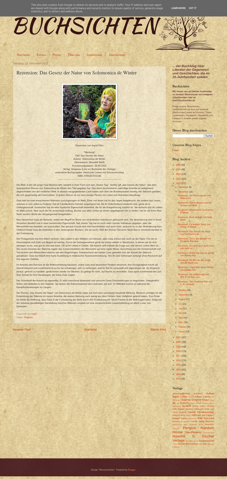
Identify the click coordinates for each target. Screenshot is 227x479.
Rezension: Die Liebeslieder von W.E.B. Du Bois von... (193, 275)
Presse (57, 54)
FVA (174, 409)
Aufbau (210, 393)
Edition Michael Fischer (199, 403)
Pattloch (175, 428)
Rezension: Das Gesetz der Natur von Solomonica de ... (194, 232)
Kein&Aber (192, 418)
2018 (178, 351)
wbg (205, 444)
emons (203, 406)
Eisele (195, 406)
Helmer (188, 415)
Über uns (74, 54)
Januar (182, 331)
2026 (178, 165)
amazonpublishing (181, 393)
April (180, 317)
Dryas (212, 400)
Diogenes (28, 317)
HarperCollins (178, 415)
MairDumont (177, 424)
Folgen (175, 150)
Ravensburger (208, 433)
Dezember (183, 187)
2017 (178, 356)
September (184, 294)
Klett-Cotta (209, 418)
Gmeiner (189, 409)
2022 (178, 183)
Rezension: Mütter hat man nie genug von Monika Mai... (196, 254)
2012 (178, 379)
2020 (178, 342)
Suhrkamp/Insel (206, 441)
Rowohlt (178, 436)
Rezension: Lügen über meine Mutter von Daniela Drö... (195, 268)
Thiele (174, 444)
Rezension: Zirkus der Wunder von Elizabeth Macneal (194, 239)
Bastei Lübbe (179, 396)
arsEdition (198, 394)
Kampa (184, 418)
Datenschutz (117, 54)
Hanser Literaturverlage (201, 412)
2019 (178, 346)
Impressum (94, 54)
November (183, 192)
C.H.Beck (197, 396)
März (181, 322)
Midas (201, 424)
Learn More (178, 8)
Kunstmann (185, 421)
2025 (178, 169)
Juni (180, 308)
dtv (174, 402)
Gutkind (182, 412)
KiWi (200, 418)
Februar (182, 327)
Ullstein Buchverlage (188, 444)
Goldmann (199, 409)
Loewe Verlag (197, 421)
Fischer (210, 406)
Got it (193, 8)
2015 (178, 365)
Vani (200, 444)
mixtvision (209, 424)
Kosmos (176, 421)
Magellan (210, 421)
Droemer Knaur (200, 399)
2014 (178, 369)
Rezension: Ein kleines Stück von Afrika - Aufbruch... (194, 225)
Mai (180, 313)
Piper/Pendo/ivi (193, 432)
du (178, 403)
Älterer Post (158, 329)
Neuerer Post (22, 329)
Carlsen (206, 396)
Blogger (131, 470)
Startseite (23, 54)
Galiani (181, 409)
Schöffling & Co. (192, 441)
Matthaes (193, 424)
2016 (178, 360)
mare (185, 424)
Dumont (184, 402)
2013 (178, 374)
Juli (180, 304)
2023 (178, 179)
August (182, 299)
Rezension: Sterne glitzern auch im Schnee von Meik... (195, 203)
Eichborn (186, 406)
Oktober (182, 290)
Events (41, 54)
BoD (190, 397)
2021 (178, 337)
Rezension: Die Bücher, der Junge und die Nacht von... (194, 261)
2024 (178, 174)
